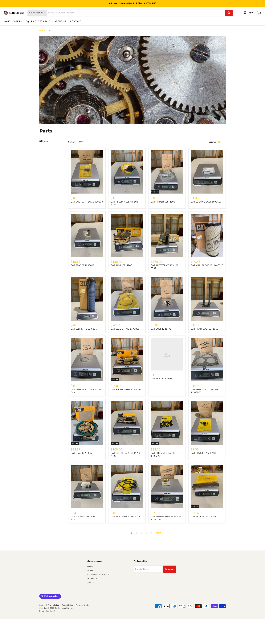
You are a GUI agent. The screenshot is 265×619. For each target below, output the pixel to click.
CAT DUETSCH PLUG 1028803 (87, 201)
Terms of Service (82, 605)
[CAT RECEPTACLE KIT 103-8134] (127, 172)
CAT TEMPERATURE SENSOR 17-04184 (166, 518)
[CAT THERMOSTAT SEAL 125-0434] (87, 359)
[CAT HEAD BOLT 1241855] (207, 299)
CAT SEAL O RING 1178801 (125, 328)
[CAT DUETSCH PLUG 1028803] (87, 172)
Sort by (71, 142)
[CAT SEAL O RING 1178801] (127, 299)
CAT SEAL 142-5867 (81, 453)
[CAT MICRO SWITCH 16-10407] (87, 486)
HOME (6, 21)
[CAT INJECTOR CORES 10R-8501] (167, 235)
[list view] (224, 142)
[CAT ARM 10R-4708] (127, 235)
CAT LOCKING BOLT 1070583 (206, 201)
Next (159, 532)
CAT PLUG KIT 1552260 (203, 453)
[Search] (229, 13)
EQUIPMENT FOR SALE (38, 21)
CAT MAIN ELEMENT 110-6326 (207, 265)
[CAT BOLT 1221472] (167, 299)
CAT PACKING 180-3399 (204, 516)
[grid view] (220, 142)
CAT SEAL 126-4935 (161, 378)
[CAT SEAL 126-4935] (167, 354)
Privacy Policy (53, 605)
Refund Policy (67, 605)
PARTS (18, 21)
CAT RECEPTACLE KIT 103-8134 (125, 203)
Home (42, 30)
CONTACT (75, 21)
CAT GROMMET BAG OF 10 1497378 (165, 455)
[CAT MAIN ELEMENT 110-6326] (207, 235)
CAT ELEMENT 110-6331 (84, 328)
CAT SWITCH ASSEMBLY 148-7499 (126, 455)
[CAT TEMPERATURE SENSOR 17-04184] (167, 486)
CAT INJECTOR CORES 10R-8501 (165, 267)
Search (42, 605)
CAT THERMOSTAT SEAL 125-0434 (86, 391)
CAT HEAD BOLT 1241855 (204, 328)
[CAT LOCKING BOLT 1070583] (207, 172)
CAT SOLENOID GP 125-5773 (126, 389)
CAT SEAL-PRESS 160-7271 (125, 516)
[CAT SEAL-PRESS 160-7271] (127, 486)
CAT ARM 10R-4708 (121, 265)
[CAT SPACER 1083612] (87, 235)
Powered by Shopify (47, 611)
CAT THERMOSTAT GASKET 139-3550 (205, 391)
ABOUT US (60, 21)
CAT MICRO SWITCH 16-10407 (83, 518)
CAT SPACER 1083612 (82, 265)
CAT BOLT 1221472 (161, 328)
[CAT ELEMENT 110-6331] (87, 299)
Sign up (169, 569)
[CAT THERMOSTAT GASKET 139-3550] (207, 359)
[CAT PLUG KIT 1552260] (207, 423)
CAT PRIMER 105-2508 (163, 201)
